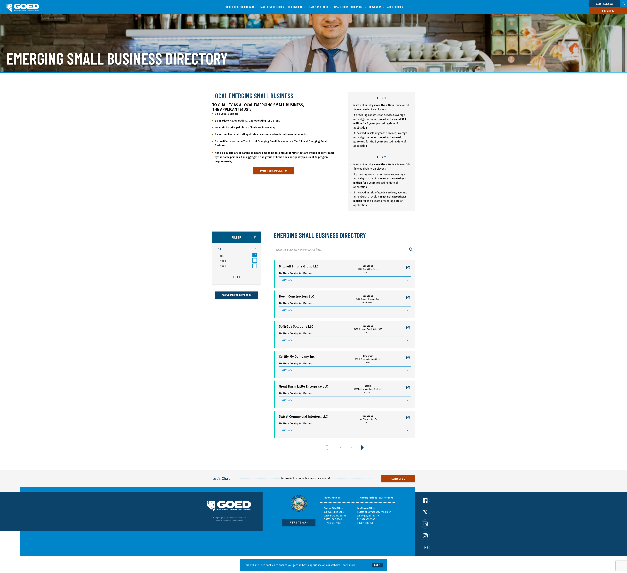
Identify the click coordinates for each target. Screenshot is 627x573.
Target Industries (271, 7)
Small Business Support (349, 7)
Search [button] (623, 3)
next (362, 447)
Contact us (608, 10)
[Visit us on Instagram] (425, 535)
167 (352, 447)
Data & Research (319, 7)
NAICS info (287, 280)
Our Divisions (295, 7)
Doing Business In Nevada (239, 7)
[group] (236, 257)
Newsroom (375, 7)
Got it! (377, 565)
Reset (236, 277)
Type (218, 248)
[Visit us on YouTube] (425, 547)
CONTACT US (398, 478)
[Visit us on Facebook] (425, 500)
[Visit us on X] (425, 512)
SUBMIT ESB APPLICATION (273, 170)
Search (411, 250)
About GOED (394, 7)
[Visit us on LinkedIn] (425, 524)
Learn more (348, 565)
